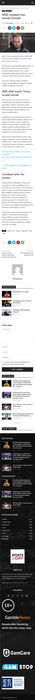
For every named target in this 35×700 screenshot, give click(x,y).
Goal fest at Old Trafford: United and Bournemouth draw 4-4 (9, 255)
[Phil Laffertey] (3, 23)
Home (3, 8)
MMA (7, 8)
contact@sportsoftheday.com (18, 583)
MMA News (8, 10)
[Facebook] (9, 28)
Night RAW (25, 231)
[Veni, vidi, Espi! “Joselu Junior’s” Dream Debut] (6, 407)
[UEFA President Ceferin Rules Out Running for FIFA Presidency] (6, 416)
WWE (4, 233)
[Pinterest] (18, 28)
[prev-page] (3, 319)
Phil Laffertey (9, 23)
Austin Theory (10, 231)
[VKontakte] (26, 596)
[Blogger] (8, 596)
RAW (30, 231)
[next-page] (6, 319)
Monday (18, 231)
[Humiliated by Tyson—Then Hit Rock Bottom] (6, 303)
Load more (17, 423)
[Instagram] (22, 596)
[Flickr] (17, 596)
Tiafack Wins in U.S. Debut (20, 292)
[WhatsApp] (22, 28)
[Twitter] (14, 28)
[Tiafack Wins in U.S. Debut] (6, 294)
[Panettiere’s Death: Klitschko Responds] (6, 312)
